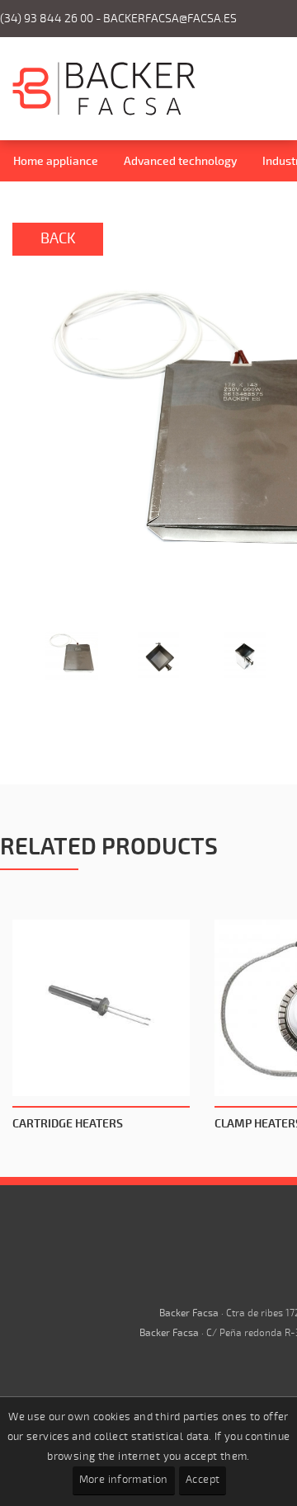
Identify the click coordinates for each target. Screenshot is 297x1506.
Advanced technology (180, 161)
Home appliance (55, 161)
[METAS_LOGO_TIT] (104, 112)
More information (123, 1479)
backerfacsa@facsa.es (170, 19)
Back (58, 238)
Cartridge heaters (67, 1124)
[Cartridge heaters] (101, 1008)
